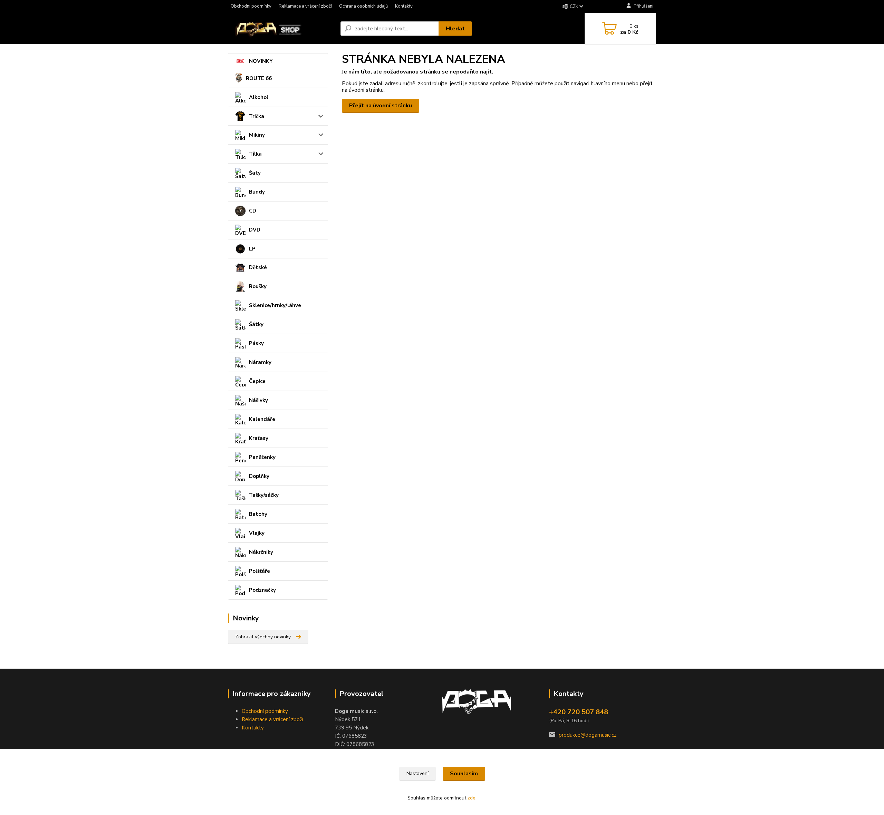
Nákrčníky (261, 552)
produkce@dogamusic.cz (587, 734)
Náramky (260, 362)
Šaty (255, 172)
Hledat (455, 28)
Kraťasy (258, 438)
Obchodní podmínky (251, 6)
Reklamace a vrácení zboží (305, 6)
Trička (256, 116)
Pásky (256, 343)
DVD (254, 229)
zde (471, 798)
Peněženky (262, 457)
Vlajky (257, 533)
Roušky (258, 286)
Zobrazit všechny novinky (263, 637)
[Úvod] (281, 28)
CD (252, 210)
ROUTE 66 (259, 78)
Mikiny (257, 134)
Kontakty (404, 6)
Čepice (257, 381)
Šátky (256, 324)
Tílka (255, 153)
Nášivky (258, 400)
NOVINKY (261, 61)
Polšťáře (259, 571)
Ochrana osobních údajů (363, 6)
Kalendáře (262, 419)
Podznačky (262, 590)
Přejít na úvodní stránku (380, 105)
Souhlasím (464, 773)
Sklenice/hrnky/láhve (275, 305)
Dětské (258, 267)
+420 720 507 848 (578, 712)
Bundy (257, 191)
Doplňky (259, 476)
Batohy (258, 514)
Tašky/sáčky (264, 495)
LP (252, 248)
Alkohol (258, 97)
